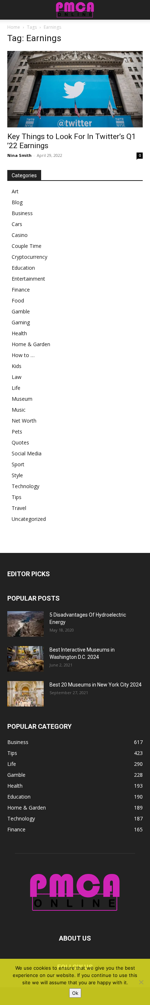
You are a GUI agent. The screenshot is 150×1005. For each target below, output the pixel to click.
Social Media (27, 453)
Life (16, 387)
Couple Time (27, 245)
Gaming (21, 322)
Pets (17, 431)
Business (22, 213)
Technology (25, 486)
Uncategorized (29, 518)
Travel (19, 508)
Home (13, 27)
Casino (20, 235)
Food (18, 300)
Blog (17, 202)
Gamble (21, 311)
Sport (18, 464)
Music (18, 409)
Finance (21, 289)
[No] (141, 982)
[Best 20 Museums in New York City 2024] (25, 694)
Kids (16, 366)
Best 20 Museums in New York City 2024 (96, 685)
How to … (23, 355)
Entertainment (28, 278)
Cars (17, 224)
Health (19, 333)
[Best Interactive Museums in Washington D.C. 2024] (25, 659)
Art (15, 191)
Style (17, 475)
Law (16, 376)
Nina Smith (19, 155)
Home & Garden (31, 344)
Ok (75, 993)
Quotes (20, 442)
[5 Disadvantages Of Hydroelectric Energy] (25, 624)
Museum (22, 398)
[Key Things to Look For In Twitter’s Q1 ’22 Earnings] (75, 89)
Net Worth (24, 420)
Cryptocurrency (29, 256)
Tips (16, 497)
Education (23, 267)
